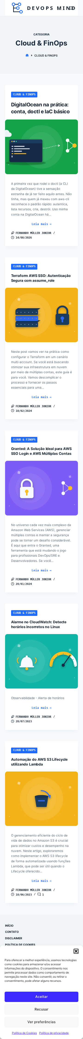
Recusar (41, 1009)
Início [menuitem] (9, 925)
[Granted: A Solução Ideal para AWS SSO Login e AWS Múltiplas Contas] (41, 488)
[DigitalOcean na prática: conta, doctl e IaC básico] (41, 147)
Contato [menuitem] (12, 932)
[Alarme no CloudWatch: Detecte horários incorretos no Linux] (41, 661)
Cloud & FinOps (24, 94)
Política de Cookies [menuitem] (20, 944)
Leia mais (48, 224)
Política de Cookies (24, 1033)
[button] (76, 951)
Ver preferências (41, 1022)
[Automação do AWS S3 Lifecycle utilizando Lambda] (41, 798)
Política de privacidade (54, 1033)
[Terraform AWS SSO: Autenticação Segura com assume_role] (41, 315)
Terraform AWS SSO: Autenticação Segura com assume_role (41, 278)
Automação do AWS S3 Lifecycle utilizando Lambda (39, 761)
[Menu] (72, 8)
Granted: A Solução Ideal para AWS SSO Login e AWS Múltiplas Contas (41, 451)
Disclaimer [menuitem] (13, 938)
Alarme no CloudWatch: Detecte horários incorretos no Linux (39, 624)
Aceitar (41, 996)
